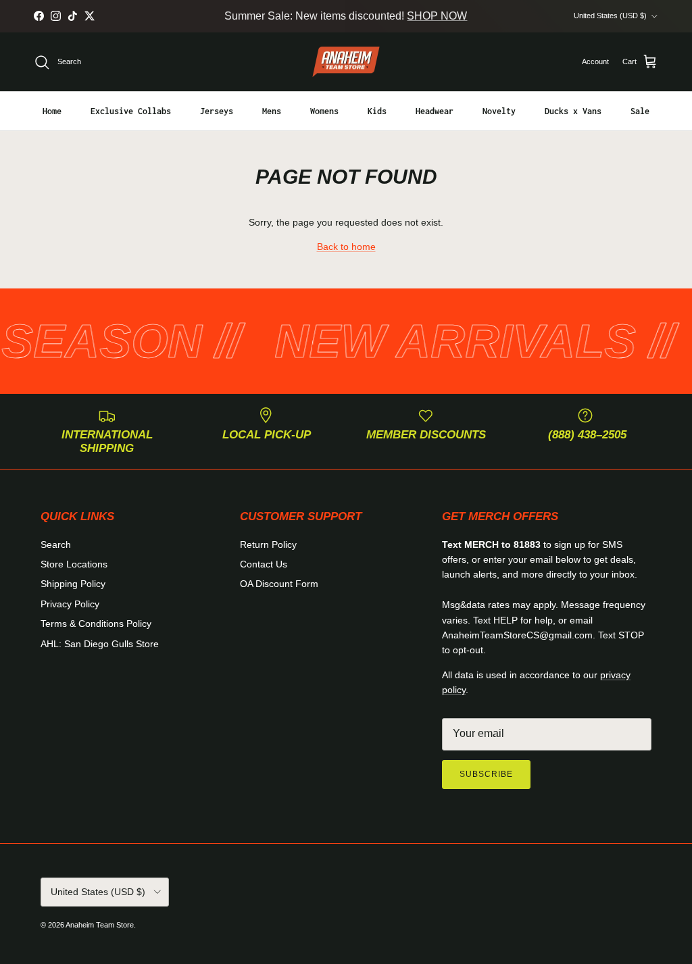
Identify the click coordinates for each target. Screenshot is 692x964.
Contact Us (263, 564)
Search (56, 544)
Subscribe (486, 774)
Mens (271, 111)
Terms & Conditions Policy (96, 623)
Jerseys (216, 111)
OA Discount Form (279, 583)
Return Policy (268, 544)
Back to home (346, 246)
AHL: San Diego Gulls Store (100, 643)
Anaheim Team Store (100, 925)
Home (52, 111)
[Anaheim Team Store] (346, 62)
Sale (640, 111)
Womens (324, 111)
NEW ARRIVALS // (449, 341)
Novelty (499, 111)
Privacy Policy (70, 604)
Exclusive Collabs (131, 111)
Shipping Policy (73, 583)
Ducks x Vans (573, 111)
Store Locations (74, 564)
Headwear (434, 111)
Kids (377, 111)
